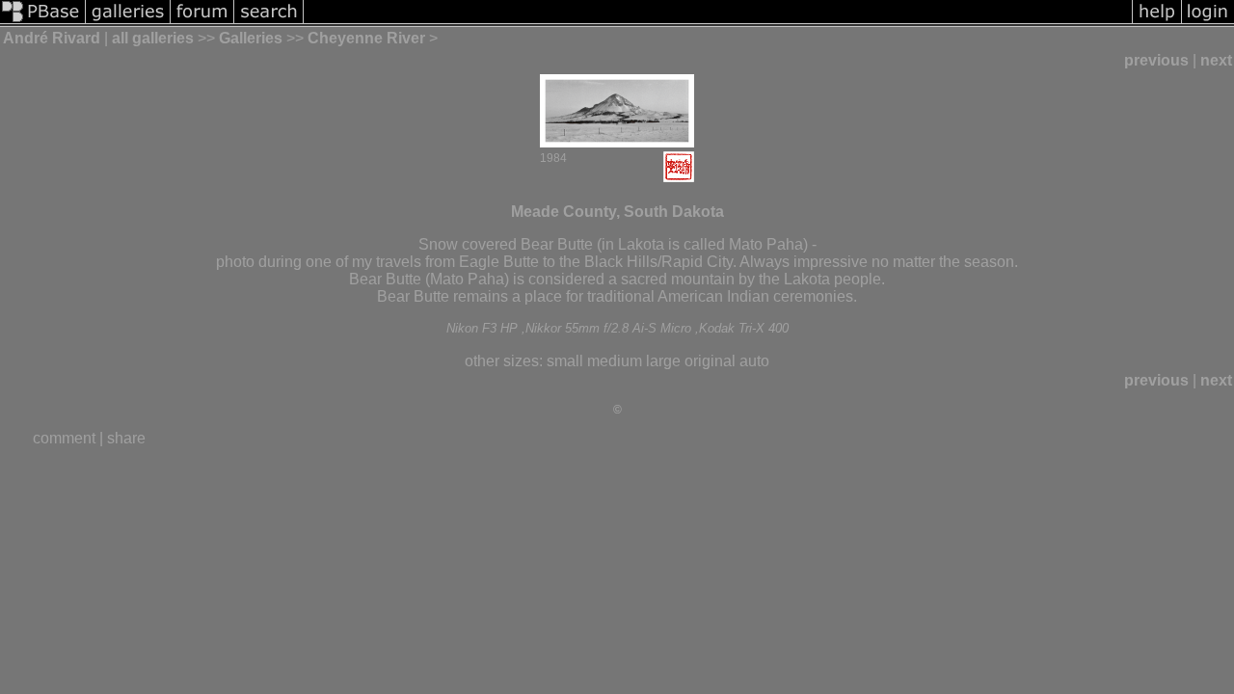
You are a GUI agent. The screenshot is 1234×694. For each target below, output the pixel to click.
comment (64, 438)
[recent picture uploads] (128, 21)
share (126, 438)
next (1216, 60)
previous (1156, 60)
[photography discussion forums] (202, 21)
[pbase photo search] (269, 21)
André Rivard (51, 38)
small (565, 361)
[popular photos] (718, 21)
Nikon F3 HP (482, 328)
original (710, 361)
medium (614, 361)
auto (754, 361)
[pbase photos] (43, 21)
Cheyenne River (366, 38)
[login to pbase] (1208, 21)
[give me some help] (1157, 21)
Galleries (250, 38)
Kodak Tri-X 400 (744, 328)
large (663, 361)
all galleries (153, 38)
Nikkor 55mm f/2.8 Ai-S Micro (608, 328)
